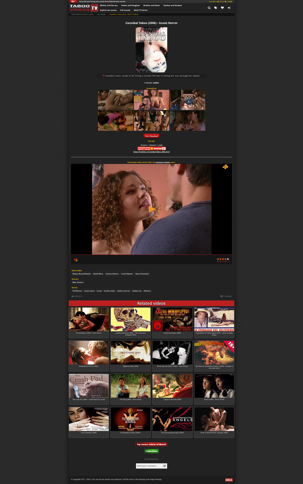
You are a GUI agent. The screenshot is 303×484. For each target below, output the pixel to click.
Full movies (125, 10)
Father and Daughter (130, 5)
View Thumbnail (151, 136)
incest (99, 291)
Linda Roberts (127, 274)
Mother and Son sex (109, 5)
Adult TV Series (140, 10)
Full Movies (101, 14)
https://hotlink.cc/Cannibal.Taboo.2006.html (152, 152)
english (156, 83)
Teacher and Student (172, 5)
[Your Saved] (222, 8)
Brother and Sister (151, 5)
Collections (151, 451)
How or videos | (220, 1)
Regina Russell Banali (81, 274)
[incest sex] (83, 7)
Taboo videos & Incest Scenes (82, 14)
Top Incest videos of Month (151, 444)
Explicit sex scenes (108, 10)
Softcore (147, 291)
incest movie (89, 291)
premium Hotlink (163, 162)
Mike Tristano (78, 282)
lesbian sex (137, 291)
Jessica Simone (112, 274)
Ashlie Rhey (98, 274)
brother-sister (109, 291)
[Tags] (216, 8)
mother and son (123, 291)
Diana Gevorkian (142, 274)
